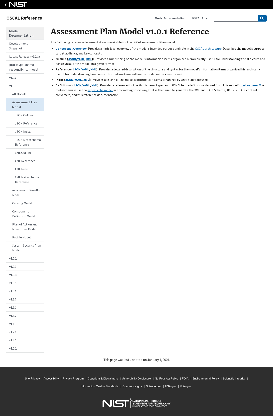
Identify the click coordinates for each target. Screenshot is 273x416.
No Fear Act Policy (166, 378)
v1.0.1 (13, 86)
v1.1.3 (13, 324)
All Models (19, 94)
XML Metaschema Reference (27, 179)
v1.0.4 (13, 275)
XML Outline (23, 153)
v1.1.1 (13, 307)
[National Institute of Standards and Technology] (15, 5)
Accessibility (51, 378)
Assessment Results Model (26, 192)
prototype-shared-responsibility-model (23, 67)
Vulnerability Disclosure (136, 378)
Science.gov (153, 386)
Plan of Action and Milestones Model (24, 226)
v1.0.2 (13, 258)
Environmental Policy (205, 378)
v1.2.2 (13, 348)
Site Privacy (32, 378)
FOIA (185, 378)
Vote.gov (185, 386)
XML (89, 59)
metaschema (249, 85)
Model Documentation (21, 33)
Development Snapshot (18, 46)
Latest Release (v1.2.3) (24, 56)
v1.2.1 (13, 340)
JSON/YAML (76, 59)
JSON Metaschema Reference (28, 142)
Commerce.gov (132, 386)
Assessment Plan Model (24, 104)
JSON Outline (24, 115)
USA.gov (170, 386)
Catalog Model (22, 203)
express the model (100, 90)
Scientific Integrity (234, 378)
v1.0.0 (13, 78)
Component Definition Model (23, 213)
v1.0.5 (13, 283)
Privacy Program (73, 378)
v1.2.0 (13, 332)
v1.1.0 (13, 299)
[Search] (262, 18)
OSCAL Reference (24, 18)
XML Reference (25, 161)
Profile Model (21, 237)
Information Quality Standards (100, 386)
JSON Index (23, 131)
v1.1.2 (13, 316)
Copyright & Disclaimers (103, 378)
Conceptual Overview (71, 48)
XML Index (22, 169)
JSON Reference (26, 123)
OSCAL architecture (208, 48)
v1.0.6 (13, 291)
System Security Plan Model (26, 247)
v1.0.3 (13, 267)
